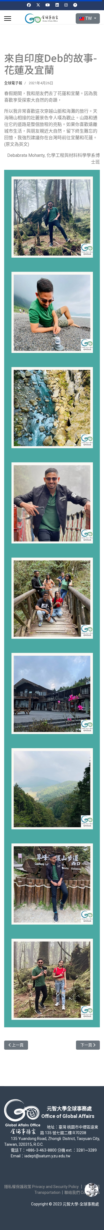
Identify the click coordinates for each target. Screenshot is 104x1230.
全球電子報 (13, 83)
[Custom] (75, 5)
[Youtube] (47, 5)
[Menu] (7, 18)
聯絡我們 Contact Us (82, 1192)
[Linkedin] (57, 5)
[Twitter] (38, 5)
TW (88, 18)
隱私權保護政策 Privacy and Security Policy (41, 1186)
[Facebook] (29, 5)
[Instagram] (66, 5)
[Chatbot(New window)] (91, 1190)
